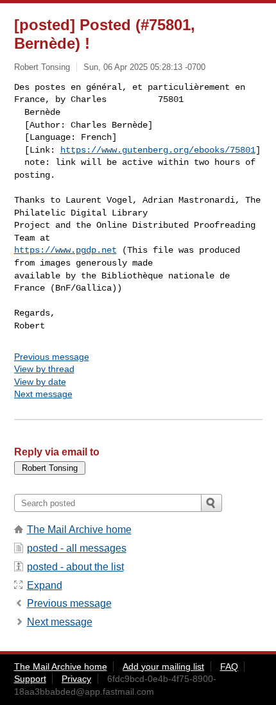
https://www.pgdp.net (65, 250)
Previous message (51, 357)
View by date (40, 382)
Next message (43, 394)
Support (30, 679)
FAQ (229, 666)
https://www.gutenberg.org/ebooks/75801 (157, 150)
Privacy (76, 679)
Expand (44, 585)
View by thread (44, 369)
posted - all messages (76, 548)
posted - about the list (75, 566)
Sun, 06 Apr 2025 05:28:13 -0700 (144, 67)
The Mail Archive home (79, 529)
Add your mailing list (163, 666)
